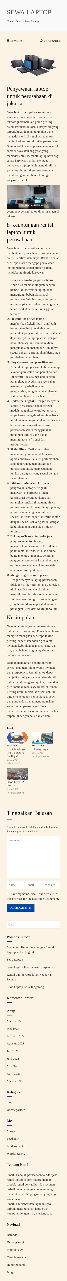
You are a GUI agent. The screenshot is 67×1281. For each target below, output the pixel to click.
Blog (10, 1272)
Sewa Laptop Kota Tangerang (25, 987)
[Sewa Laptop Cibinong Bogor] (42, 738)
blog (10, 1102)
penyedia (47, 641)
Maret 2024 (14, 1021)
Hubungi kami (16, 1264)
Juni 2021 (13, 1058)
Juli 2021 (13, 1051)
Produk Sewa (15, 1249)
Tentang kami (15, 1242)
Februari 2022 (16, 1036)
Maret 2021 (14, 1081)
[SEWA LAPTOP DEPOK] (17, 774)
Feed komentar (16, 1146)
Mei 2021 (13, 1066)
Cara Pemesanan (17, 1257)
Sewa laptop (14, 112)
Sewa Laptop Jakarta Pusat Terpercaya (31, 967)
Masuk (11, 1131)
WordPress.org (16, 1153)
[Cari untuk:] (33, 923)
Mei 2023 (13, 1028)
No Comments (52, 40)
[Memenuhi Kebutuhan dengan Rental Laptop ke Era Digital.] (17, 738)
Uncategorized (16, 1110)
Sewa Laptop (15, 959)
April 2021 (14, 1073)
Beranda (12, 1235)
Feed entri (13, 1138)
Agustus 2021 (15, 1043)
